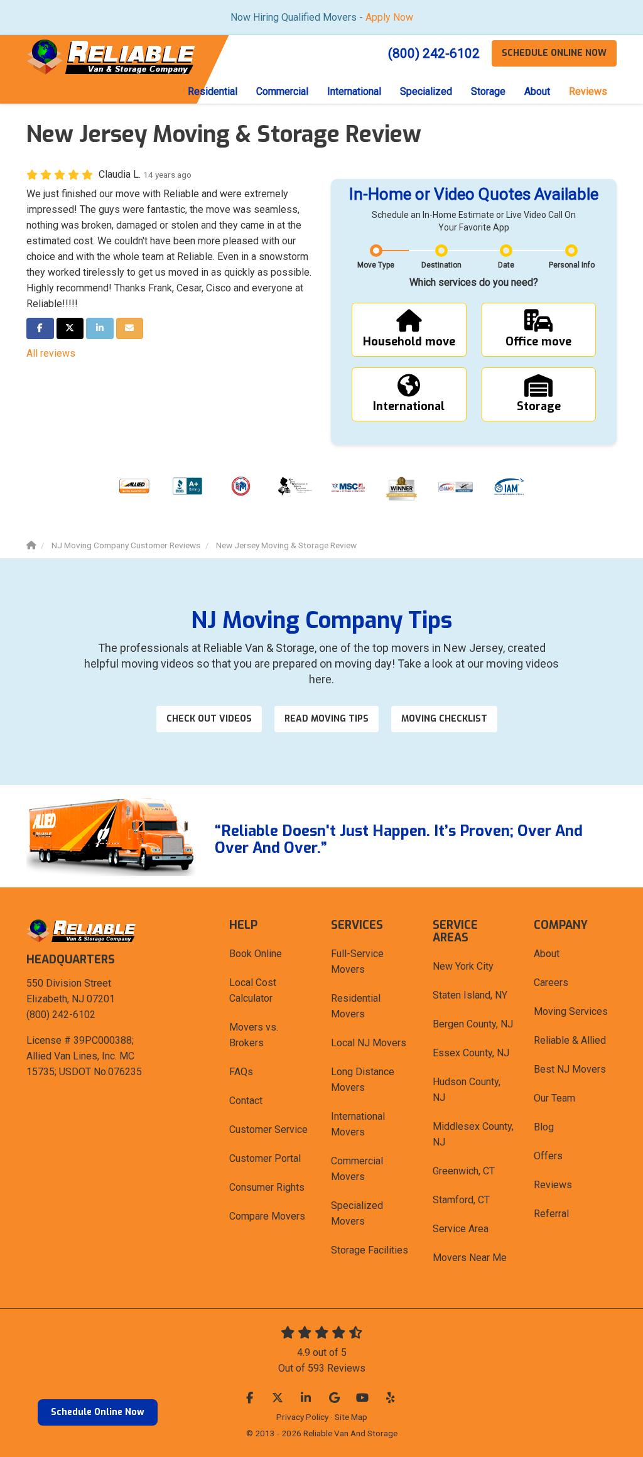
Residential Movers (356, 1006)
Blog (544, 1127)
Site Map (351, 1417)
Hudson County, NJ (466, 1089)
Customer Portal (265, 1158)
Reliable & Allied (570, 1040)
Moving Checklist (444, 719)
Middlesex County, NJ (473, 1134)
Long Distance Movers (362, 1079)
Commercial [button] (282, 91)
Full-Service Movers (357, 961)
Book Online (255, 954)
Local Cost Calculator (252, 990)
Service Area (461, 1229)
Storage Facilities (369, 1250)
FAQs (241, 1072)
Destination (441, 265)
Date (506, 265)
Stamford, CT (461, 1200)
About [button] (537, 91)
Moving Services (571, 1011)
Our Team (554, 1098)
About (546, 954)
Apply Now (389, 17)
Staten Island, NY (470, 995)
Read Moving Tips (326, 719)
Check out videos (209, 719)
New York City (463, 966)
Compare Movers (267, 1216)
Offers (548, 1156)
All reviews (50, 353)
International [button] (354, 91)
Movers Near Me (470, 1258)
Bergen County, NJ (473, 1024)
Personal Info (572, 265)
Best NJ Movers (570, 1069)
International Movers (358, 1124)
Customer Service (268, 1129)
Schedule (554, 53)
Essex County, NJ (471, 1053)
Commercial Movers (357, 1169)
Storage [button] (488, 91)
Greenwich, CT (464, 1171)
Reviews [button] (588, 91)
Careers (551, 982)
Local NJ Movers (368, 1043)
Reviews (553, 1185)
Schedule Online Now (97, 1412)
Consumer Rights (267, 1187)
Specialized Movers (357, 1213)
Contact (245, 1101)
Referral (551, 1214)
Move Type (375, 265)
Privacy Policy (302, 1417)
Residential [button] (212, 91)
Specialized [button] (426, 91)
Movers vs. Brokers (253, 1035)
